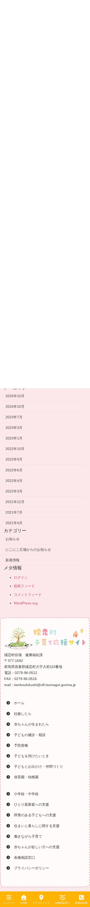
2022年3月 (14, 491)
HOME (24, 902)
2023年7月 (14, 417)
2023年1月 (14, 438)
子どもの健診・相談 (28, 735)
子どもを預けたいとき (29, 756)
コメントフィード (28, 595)
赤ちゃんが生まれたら (29, 724)
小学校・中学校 (24, 794)
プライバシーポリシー (29, 868)
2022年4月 (14, 481)
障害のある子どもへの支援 (33, 815)
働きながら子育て (26, 836)
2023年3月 (14, 428)
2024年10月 (15, 406)
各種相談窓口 (22, 857)
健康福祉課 (81, 902)
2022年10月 (15, 449)
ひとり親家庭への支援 (29, 804)
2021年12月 (15, 502)
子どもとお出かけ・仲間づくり (36, 766)
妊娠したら (21, 714)
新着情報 (13, 560)
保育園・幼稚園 (24, 777)
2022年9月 (14, 459)
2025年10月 (15, 396)
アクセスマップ (41, 902)
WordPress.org (26, 603)
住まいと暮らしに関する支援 (35, 826)
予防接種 (19, 745)
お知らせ (13, 539)
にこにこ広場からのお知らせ (28, 550)
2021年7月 (14, 512)
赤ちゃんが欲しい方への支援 (35, 847)
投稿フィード (24, 586)
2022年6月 (14, 470)
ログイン (21, 577)
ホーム (17, 703)
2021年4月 (14, 523)
